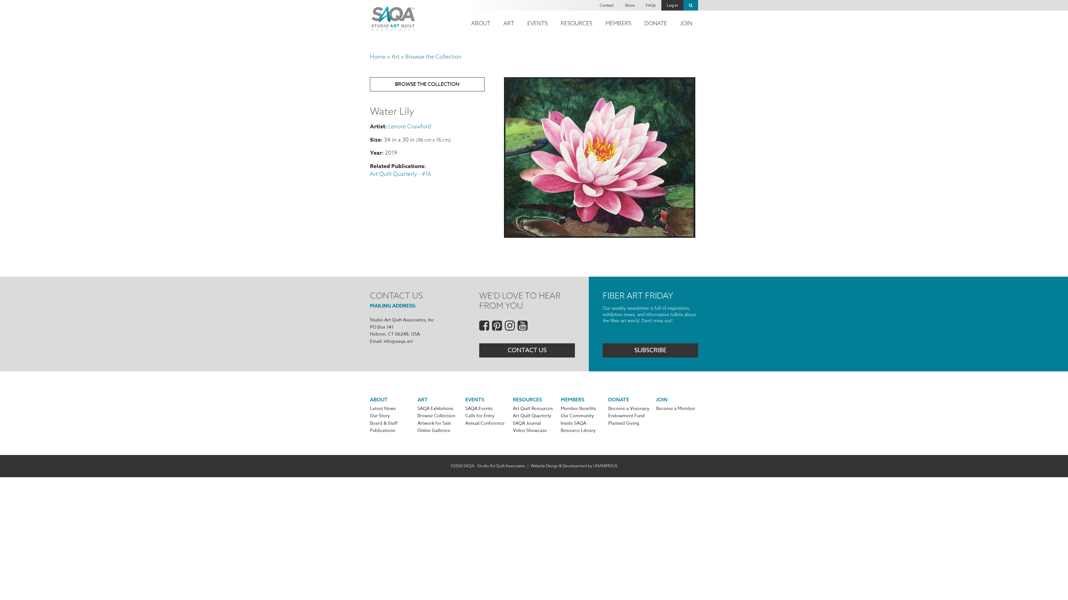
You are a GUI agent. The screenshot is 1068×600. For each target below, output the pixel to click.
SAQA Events (479, 408)
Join (686, 23)
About (480, 23)
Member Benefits (578, 408)
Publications (382, 430)
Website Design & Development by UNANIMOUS (574, 465)
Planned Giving (623, 423)
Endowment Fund (626, 415)
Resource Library (578, 430)
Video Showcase (530, 430)
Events (537, 23)
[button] (599, 235)
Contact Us (527, 350)
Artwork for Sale (434, 423)
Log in (672, 5)
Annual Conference (485, 423)
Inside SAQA (573, 423)
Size (375, 139)
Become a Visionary (628, 408)
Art (508, 23)
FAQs (651, 5)
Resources (576, 23)
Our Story (380, 415)
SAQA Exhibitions (435, 408)
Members (618, 23)
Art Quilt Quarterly (532, 415)
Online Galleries (433, 430)
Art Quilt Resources (533, 408)
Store (630, 5)
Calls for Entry (480, 415)
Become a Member (675, 408)
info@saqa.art (398, 341)
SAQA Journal (527, 423)
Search (690, 5)
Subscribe (650, 350)
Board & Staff (384, 423)
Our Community (577, 415)
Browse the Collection (433, 56)
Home (378, 56)
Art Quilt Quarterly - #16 (400, 173)
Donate (655, 23)
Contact (607, 5)
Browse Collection (436, 415)
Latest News (383, 408)
